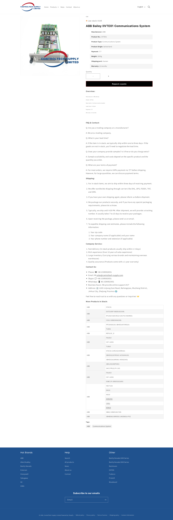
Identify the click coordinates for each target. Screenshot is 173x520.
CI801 (108, 403)
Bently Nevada (25, 466)
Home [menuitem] (46, 7)
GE (21, 482)
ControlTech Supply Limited (52, 515)
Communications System (102, 426)
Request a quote (119, 84)
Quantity (89, 72)
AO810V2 (109, 399)
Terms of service (102, 515)
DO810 (108, 408)
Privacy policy (90, 515)
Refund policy (80, 515)
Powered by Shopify (67, 515)
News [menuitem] (62, 7)
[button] (149, 7)
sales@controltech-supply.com (109, 275)
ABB (88, 426)
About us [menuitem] (76, 7)
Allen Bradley (25, 462)
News (67, 466)
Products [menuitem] (53, 7)
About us (68, 470)
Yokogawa (24, 478)
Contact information (127, 515)
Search (67, 458)
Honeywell (24, 474)
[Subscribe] (105, 500)
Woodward (113, 482)
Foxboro (112, 474)
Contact (68, 474)
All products (69, 462)
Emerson (23, 470)
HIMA (22, 486)
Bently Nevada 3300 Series (119, 458)
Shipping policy (114, 515)
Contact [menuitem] (69, 7)
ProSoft (112, 478)
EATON (111, 470)
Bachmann (113, 466)
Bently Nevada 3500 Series (119, 462)
